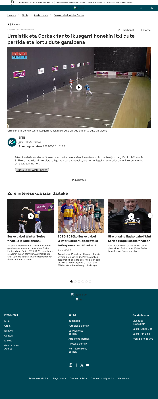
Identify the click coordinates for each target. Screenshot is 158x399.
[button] (150, 215)
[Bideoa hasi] (79, 87)
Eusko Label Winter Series (32, 169)
